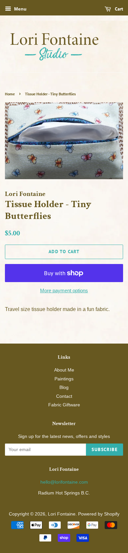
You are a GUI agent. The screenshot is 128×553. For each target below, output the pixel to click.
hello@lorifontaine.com (64, 482)
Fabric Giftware (64, 404)
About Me (64, 370)
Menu (20, 9)
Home (10, 93)
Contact (64, 396)
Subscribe (104, 449)
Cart (118, 9)
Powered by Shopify (98, 514)
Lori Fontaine (61, 514)
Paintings (64, 378)
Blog (64, 387)
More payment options (64, 290)
